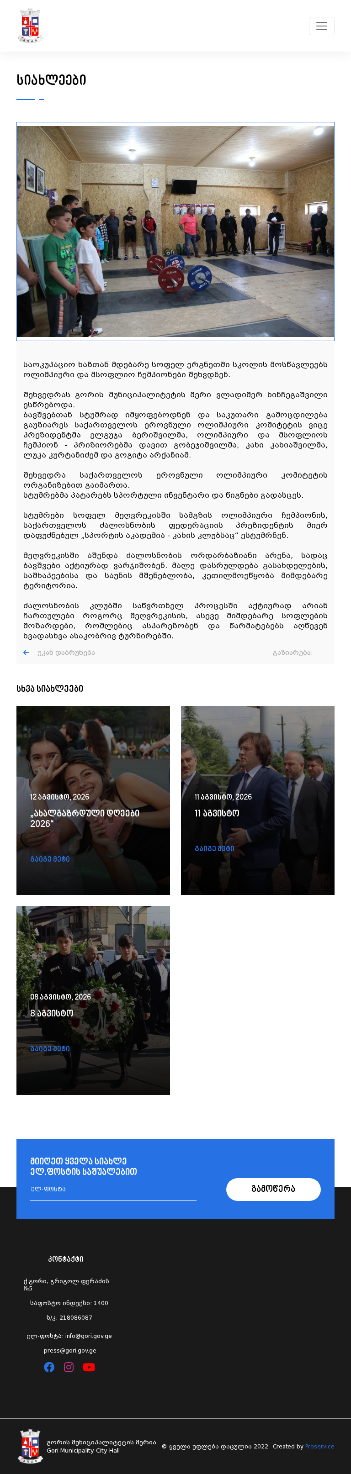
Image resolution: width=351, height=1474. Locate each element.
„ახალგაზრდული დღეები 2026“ (84, 819)
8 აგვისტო (52, 1014)
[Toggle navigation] (322, 26)
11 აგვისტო (217, 814)
